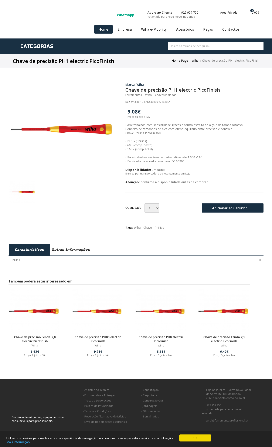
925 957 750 (172, 14)
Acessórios (185, 29)
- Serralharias (150, 416)
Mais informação (18, 442)
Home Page (180, 60)
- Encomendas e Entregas (99, 395)
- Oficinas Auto (150, 411)
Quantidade (133, 208)
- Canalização (150, 390)
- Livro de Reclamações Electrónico (105, 422)
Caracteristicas (29, 250)
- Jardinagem (149, 406)
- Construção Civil (152, 400)
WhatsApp (126, 15)
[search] (255, 46)
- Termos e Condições (97, 411)
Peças (208, 29)
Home (103, 29)
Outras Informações (70, 250)
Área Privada (228, 12)
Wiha (195, 60)
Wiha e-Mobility (154, 29)
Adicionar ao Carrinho (230, 208)
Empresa (125, 29)
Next (120, 125)
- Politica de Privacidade (98, 406)
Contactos (230, 29)
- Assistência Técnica (96, 390)
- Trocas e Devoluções (97, 400)
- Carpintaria (149, 395)
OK (195, 438)
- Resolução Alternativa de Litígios (104, 416)
